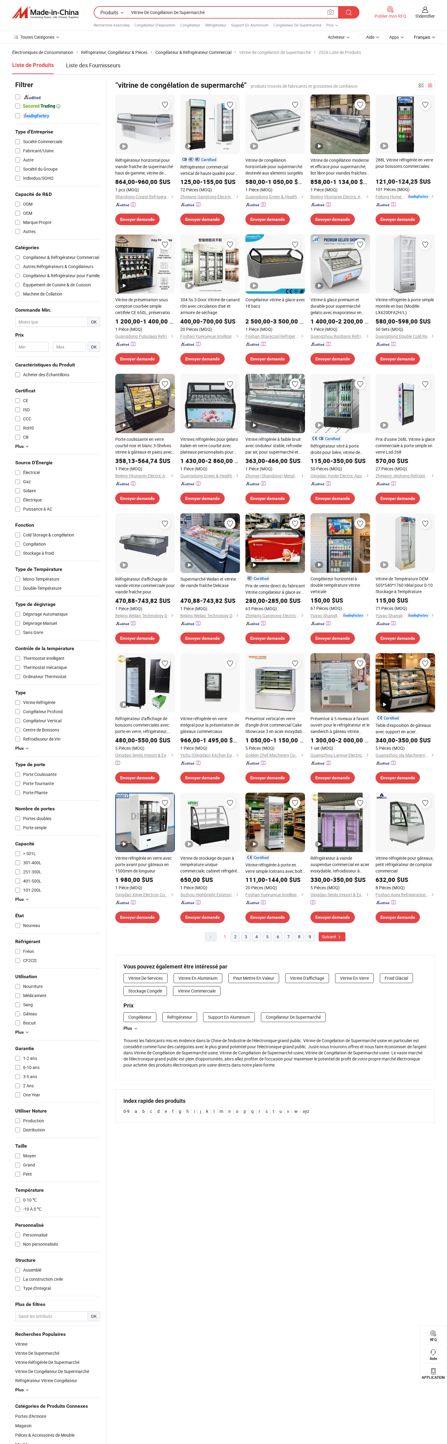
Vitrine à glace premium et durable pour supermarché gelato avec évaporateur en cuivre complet (336, 306)
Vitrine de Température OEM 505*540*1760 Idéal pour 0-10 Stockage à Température (404, 585)
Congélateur (190, 25)
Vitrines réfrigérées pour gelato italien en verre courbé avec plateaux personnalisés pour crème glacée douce (209, 445)
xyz (306, 1111)
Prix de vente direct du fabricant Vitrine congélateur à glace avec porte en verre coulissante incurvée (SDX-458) (275, 589)
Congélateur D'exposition (154, 25)
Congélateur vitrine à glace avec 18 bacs (275, 303)
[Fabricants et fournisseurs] (45, 12)
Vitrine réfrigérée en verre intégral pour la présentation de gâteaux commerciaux (209, 725)
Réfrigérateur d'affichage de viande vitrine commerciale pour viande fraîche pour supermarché (145, 585)
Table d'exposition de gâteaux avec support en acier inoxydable (403, 728)
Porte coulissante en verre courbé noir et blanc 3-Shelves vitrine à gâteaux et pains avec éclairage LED (143, 445)
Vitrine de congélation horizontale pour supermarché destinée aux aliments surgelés (274, 166)
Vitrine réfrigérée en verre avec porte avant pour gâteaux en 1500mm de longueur (143, 864)
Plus (127, 1028)
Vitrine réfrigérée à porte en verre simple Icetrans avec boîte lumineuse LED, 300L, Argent (274, 868)
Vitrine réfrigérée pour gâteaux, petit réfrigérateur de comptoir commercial (405, 864)
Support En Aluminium (250, 25)
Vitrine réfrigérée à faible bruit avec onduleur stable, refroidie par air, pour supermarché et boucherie (273, 445)
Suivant (329, 937)
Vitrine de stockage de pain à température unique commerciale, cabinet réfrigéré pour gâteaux (208, 864)
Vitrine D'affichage (307, 978)
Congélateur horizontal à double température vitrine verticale (335, 585)
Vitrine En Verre (354, 978)
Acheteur (336, 37)
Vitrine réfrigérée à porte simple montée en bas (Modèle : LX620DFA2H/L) (405, 306)
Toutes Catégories (37, 37)
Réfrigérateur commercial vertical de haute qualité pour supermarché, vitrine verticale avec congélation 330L (207, 170)
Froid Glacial (396, 978)
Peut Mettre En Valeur (253, 978)
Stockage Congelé (145, 991)
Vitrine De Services (145, 978)
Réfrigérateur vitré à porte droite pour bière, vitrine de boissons (335, 449)
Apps (394, 37)
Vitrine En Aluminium (197, 978)
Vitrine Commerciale (197, 991)
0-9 (126, 1111)
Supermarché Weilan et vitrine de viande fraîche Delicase (208, 582)
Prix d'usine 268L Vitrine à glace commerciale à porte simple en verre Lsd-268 (405, 445)
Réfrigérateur (215, 25)
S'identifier (425, 16)
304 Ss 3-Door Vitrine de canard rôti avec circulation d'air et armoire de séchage (210, 306)
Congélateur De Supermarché (297, 25)
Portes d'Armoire (30, 1416)
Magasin (23, 1425)
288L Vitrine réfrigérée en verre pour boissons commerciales (404, 163)
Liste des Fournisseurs (93, 65)
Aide (370, 37)
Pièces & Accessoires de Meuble (44, 1435)
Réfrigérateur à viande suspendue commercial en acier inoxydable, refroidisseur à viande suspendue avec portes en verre (339, 864)
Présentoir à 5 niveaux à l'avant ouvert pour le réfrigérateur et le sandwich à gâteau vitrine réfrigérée (339, 725)
